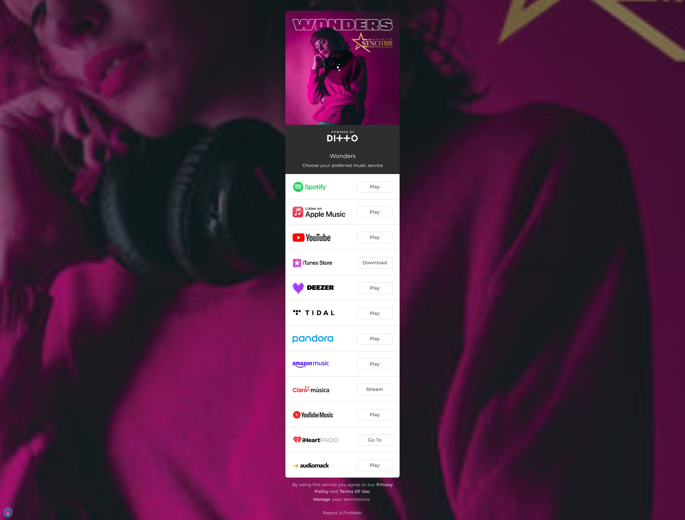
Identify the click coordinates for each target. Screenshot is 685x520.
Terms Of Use (355, 491)
